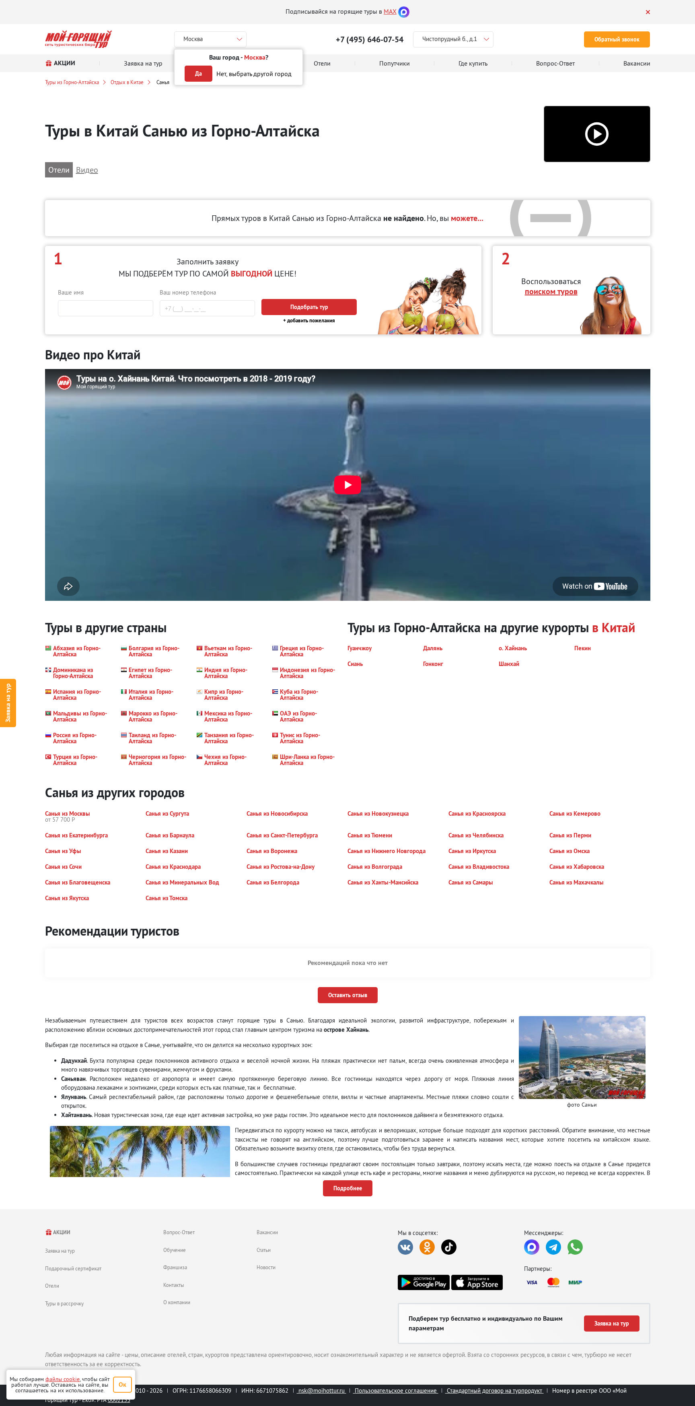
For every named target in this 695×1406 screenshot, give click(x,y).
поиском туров (551, 291)
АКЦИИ (61, 1232)
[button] (597, 134)
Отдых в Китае (127, 82)
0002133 (119, 1400)
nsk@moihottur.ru (321, 1390)
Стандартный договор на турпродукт (494, 1390)
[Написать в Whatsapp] (575, 1247)
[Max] (403, 11)
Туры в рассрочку (64, 1303)
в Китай (613, 627)
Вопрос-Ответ (179, 1232)
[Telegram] (553, 1247)
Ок (122, 1384)
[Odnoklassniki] (427, 1247)
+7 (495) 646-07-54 (369, 39)
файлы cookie (62, 1379)
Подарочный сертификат (73, 1268)
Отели (52, 1285)
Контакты (173, 1285)
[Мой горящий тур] (78, 39)
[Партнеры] (587, 1282)
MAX (390, 11)
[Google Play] (423, 1282)
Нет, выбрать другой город (254, 74)
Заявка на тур (8, 703)
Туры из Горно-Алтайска (72, 82)
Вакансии (267, 1232)
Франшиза (175, 1267)
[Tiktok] (448, 1247)
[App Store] (477, 1282)
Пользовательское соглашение (395, 1390)
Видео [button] (87, 170)
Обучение (174, 1250)
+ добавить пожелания (309, 320)
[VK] (405, 1247)
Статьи (264, 1250)
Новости (266, 1267)
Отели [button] (59, 170)
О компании (176, 1302)
